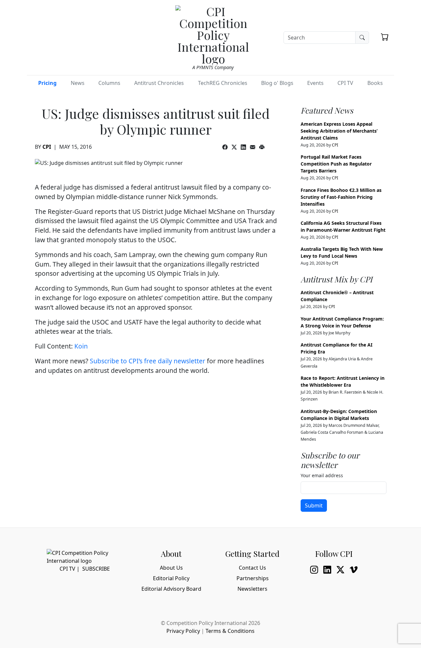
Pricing (47, 83)
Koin (81, 346)
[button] (385, 36)
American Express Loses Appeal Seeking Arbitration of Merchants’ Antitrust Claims (339, 131)
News (78, 83)
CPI (46, 146)
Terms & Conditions (230, 631)
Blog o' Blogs (277, 83)
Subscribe (96, 568)
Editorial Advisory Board (171, 588)
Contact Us (252, 567)
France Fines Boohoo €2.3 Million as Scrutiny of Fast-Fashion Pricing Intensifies (341, 197)
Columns (109, 83)
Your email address (322, 475)
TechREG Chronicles (222, 83)
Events (315, 83)
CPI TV (345, 83)
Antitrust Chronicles (159, 83)
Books (375, 83)
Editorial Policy (171, 578)
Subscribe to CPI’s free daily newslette (146, 360)
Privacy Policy (183, 631)
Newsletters (252, 588)
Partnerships (252, 578)
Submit (314, 505)
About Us (171, 567)
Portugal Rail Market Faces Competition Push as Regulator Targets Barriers (336, 164)
